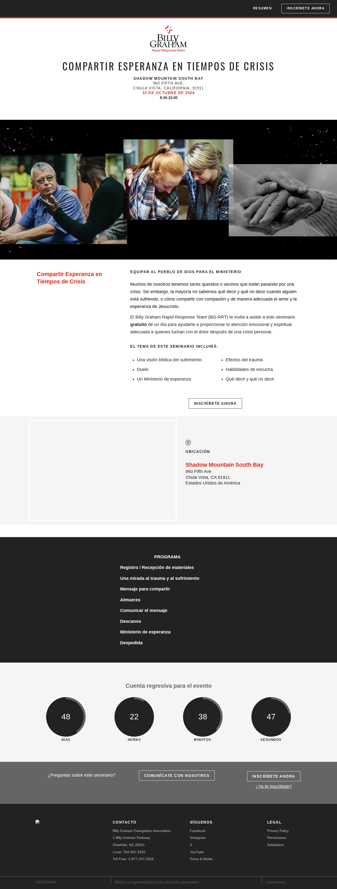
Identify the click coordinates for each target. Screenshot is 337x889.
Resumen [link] (262, 8)
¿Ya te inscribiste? (274, 786)
